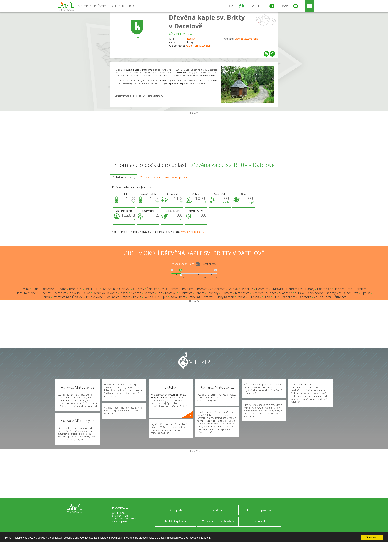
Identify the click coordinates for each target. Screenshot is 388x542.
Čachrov (138, 289)
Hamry (309, 289)
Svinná (241, 297)
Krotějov (170, 293)
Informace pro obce (260, 510)
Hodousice (324, 289)
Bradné (62, 289)
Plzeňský (190, 38)
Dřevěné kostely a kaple (246, 38)
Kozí (159, 293)
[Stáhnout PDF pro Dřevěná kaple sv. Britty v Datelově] (266, 54)
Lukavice (226, 293)
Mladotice (285, 293)
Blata (35, 289)
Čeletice (152, 289)
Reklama (217, 510)
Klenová (136, 293)
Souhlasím (372, 537)
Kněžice (149, 293)
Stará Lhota (177, 297)
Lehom (199, 293)
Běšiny (25, 289)
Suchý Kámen (224, 297)
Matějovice (242, 293)
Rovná (137, 297)
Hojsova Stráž (343, 289)
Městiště (257, 293)
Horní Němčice (26, 293)
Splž (164, 297)
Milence (271, 293)
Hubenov (44, 293)
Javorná (112, 293)
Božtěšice (47, 289)
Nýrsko (299, 293)
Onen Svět (351, 293)
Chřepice (201, 289)
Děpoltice (247, 289)
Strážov (208, 297)
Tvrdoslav (254, 297)
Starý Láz (194, 297)
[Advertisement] (194, 137)
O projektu (176, 510)
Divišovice (277, 289)
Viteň (276, 297)
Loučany (212, 293)
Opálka (366, 293)
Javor (86, 293)
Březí (88, 289)
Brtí (96, 289)
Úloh (267, 297)
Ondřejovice (334, 293)
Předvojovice (94, 297)
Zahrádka (304, 297)
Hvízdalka (59, 293)
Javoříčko (99, 293)
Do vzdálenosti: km (182, 264)
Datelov (233, 289)
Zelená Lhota (323, 297)
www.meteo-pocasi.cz (192, 231)
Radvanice (112, 297)
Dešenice (262, 289)
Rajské (126, 297)
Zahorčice (289, 297)
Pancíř (46, 297)
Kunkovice (185, 293)
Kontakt (260, 521)
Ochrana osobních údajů (218, 521)
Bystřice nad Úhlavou (116, 289)
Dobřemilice (294, 289)
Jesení (124, 293)
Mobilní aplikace (175, 521)
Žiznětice (340, 297)
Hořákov (360, 289)
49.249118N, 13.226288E (198, 45)
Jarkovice (75, 293)
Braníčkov (75, 289)
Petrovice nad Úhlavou (68, 297)
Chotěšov (186, 289)
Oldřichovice (314, 293)
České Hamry (169, 289)
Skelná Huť (151, 297)
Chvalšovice (217, 289)
